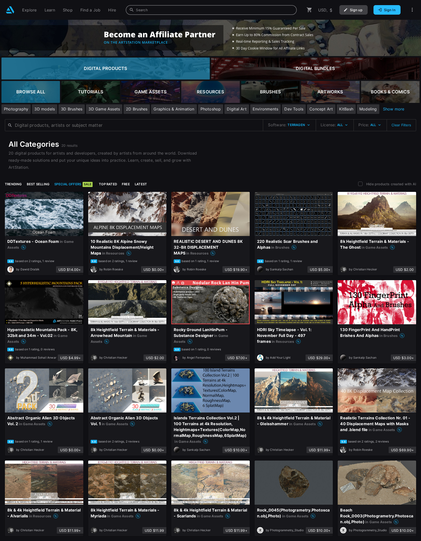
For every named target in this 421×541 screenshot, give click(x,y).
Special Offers (72, 184)
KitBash (346, 109)
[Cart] (309, 10)
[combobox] (211, 10)
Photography (16, 109)
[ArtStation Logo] (10, 10)
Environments (265, 109)
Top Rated (108, 184)
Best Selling (38, 184)
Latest (141, 184)
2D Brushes (136, 109)
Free (126, 184)
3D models (44, 109)
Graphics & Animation (173, 109)
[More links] (412, 10)
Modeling (368, 109)
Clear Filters (401, 125)
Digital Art (236, 109)
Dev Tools (293, 109)
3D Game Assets (104, 109)
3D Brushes (71, 109)
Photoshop (211, 109)
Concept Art (321, 109)
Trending (13, 184)
